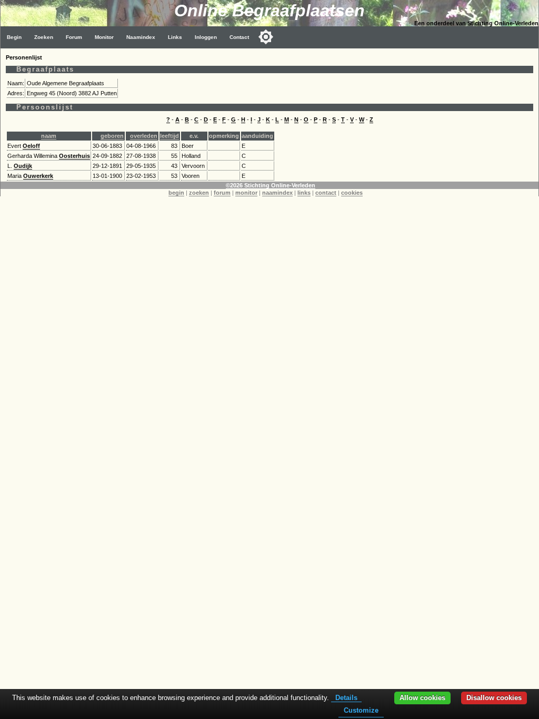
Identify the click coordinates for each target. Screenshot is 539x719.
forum (222, 192)
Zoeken (43, 37)
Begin (14, 37)
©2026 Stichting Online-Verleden (270, 185)
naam (48, 136)
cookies (352, 192)
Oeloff (31, 146)
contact (325, 192)
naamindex (277, 192)
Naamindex (140, 37)
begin (176, 192)
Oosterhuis (74, 156)
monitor (246, 192)
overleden (143, 136)
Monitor (104, 37)
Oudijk (23, 166)
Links (175, 37)
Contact (239, 37)
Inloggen (206, 37)
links (304, 192)
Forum (74, 37)
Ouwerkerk (38, 176)
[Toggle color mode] (265, 36)
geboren (112, 136)
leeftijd (169, 136)
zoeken (199, 192)
